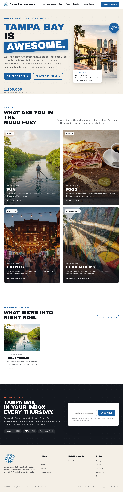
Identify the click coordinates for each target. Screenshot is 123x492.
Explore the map (17, 76)
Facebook (100, 472)
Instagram (100, 461)
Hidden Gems (88, 4)
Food (68, 4)
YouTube (99, 468)
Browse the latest (48, 76)
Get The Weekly (80, 408)
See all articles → (108, 317)
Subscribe (106, 413)
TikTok (99, 465)
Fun (60, 4)
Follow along (110, 4)
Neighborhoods (49, 4)
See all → (72, 461)
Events (76, 4)
